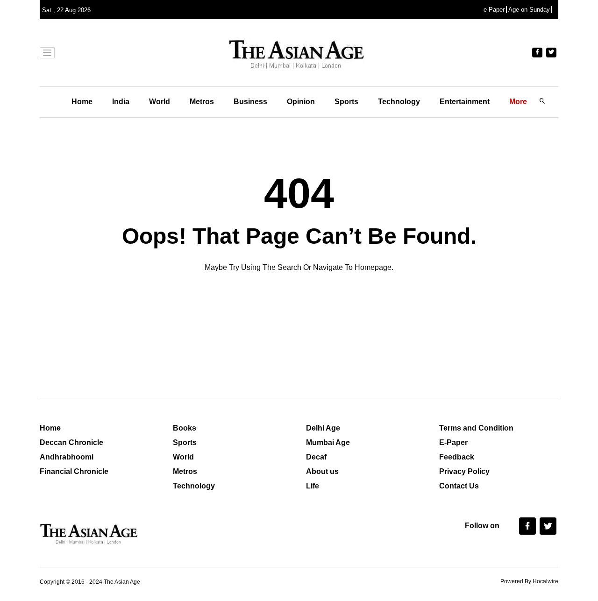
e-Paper (494, 9)
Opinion (301, 102)
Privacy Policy (464, 471)
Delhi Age (323, 428)
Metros (202, 102)
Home (82, 102)
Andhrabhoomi (66, 457)
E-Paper (453, 442)
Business (250, 102)
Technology (399, 102)
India (120, 102)
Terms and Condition (476, 428)
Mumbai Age (328, 442)
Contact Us (459, 486)
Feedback (456, 457)
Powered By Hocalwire (529, 581)
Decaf (316, 457)
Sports (346, 102)
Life (312, 486)
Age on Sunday (529, 9)
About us (322, 471)
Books (184, 428)
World (159, 102)
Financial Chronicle (74, 471)
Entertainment (465, 102)
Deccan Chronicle (71, 442)
